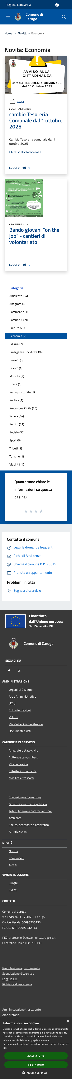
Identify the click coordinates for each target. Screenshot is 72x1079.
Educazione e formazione (25, 797)
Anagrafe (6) (17, 303)
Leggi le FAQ (10, 979)
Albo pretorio (10, 1014)
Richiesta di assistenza (17, 984)
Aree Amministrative (22, 696)
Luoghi (13, 883)
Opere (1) (15, 384)
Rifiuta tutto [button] (36, 1065)
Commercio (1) (18, 312)
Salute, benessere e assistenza (29, 824)
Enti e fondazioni (20, 710)
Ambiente (15, 818)
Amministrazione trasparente (21, 1009)
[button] (36, 1073)
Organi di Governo (20, 689)
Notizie (13, 851)
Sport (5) (15, 440)
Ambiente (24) (18, 295)
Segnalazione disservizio (18, 973)
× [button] (67, 1021)
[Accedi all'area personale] (57, 4)
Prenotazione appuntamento (21, 968)
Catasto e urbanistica (22, 771)
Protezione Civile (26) (23, 408)
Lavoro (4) (15, 368)
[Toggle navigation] (7, 16)
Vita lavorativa (18, 764)
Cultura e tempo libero (23, 757)
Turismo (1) (16, 456)
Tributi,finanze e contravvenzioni (30, 811)
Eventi (13, 889)
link (5, 1048)
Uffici (12, 703)
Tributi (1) (15, 448)
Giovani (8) (16, 360)
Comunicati (16, 858)
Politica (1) (16, 400)
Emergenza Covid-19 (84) (25, 352)
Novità (22, 33)
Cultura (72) (17, 328)
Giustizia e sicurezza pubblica (28, 804)
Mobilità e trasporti (21, 778)
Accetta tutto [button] (36, 1056)
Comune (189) (18, 320)
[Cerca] (64, 17)
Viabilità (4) (16, 464)
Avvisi (20, 102)
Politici (13, 717)
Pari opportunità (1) (22, 392)
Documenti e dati (20, 731)
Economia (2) (17, 336)
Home (8, 33)
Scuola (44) (16, 416)
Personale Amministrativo (26, 724)
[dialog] (36, 1048)
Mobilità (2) (16, 376)
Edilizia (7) (16, 344)
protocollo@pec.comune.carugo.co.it (32, 937)
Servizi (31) (16, 424)
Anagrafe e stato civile (23, 750)
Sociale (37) (16, 432)
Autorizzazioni (18, 831)
